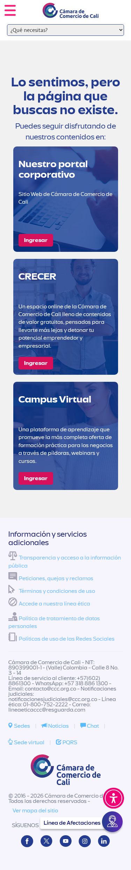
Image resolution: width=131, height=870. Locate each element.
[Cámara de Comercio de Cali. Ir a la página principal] (71, 13)
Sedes (21, 726)
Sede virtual (28, 742)
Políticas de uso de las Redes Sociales (67, 638)
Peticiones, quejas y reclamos (56, 578)
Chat (92, 726)
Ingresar (36, 240)
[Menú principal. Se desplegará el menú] (10, 10)
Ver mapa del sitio (35, 810)
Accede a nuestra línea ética (54, 603)
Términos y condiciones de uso (57, 591)
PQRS (69, 742)
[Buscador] (116, 5)
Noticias (58, 726)
